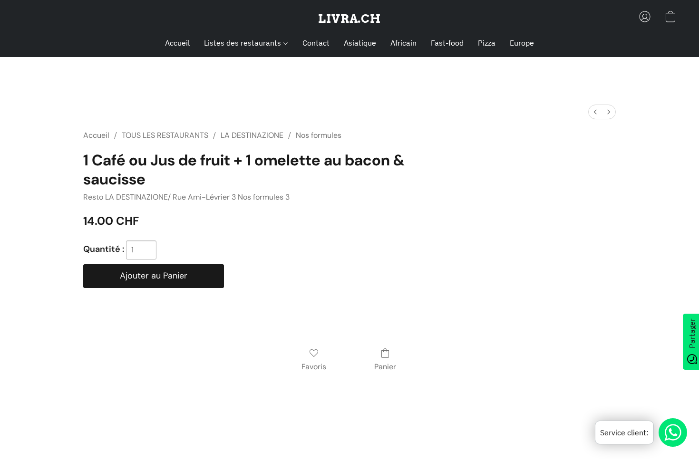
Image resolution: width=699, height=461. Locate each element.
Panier (385, 367)
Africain (403, 43)
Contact (316, 43)
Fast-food (447, 43)
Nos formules (318, 135)
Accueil (177, 43)
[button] (349, 19)
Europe (522, 43)
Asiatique (360, 43)
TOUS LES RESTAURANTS (165, 135)
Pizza (486, 43)
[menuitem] (595, 112)
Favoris (313, 367)
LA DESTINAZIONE (252, 135)
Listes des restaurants (243, 43)
